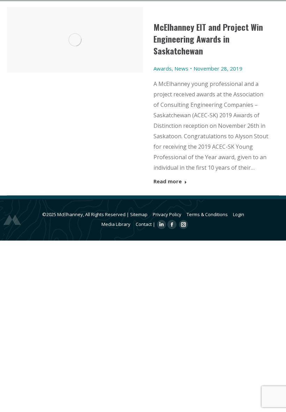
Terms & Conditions (207, 214)
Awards (162, 68)
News (181, 68)
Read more (167, 181)
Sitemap (139, 214)
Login (238, 214)
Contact (144, 224)
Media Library (115, 224)
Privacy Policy (167, 214)
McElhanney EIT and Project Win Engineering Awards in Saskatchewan (208, 39)
